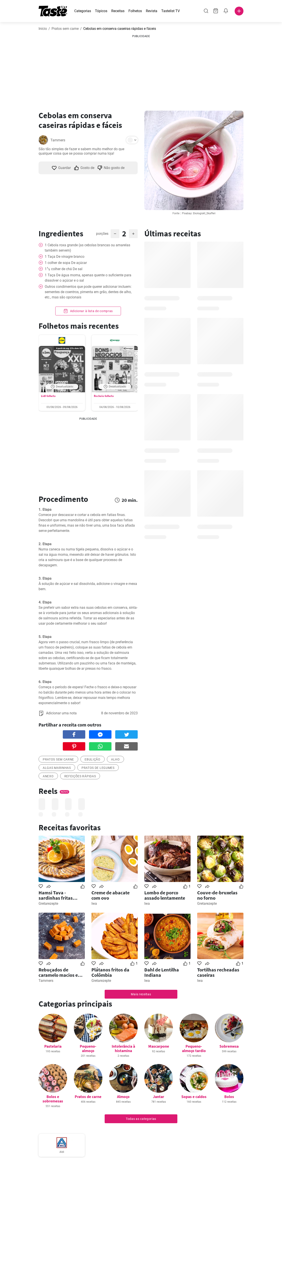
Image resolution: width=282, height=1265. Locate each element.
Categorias (82, 11)
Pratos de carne (88, 1096)
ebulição (92, 759)
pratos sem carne (58, 759)
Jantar (158, 1096)
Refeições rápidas (80, 776)
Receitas (117, 11)
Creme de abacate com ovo (110, 895)
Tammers (57, 140)
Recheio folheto (104, 396)
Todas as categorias (141, 1119)
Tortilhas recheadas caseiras (218, 972)
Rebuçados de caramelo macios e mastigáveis (58, 972)
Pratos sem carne (65, 29)
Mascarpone (158, 1046)
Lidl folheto (48, 396)
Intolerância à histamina (123, 1048)
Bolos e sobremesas (53, 1099)
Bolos (229, 1096)
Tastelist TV (170, 11)
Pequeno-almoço (88, 1048)
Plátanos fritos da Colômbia (110, 972)
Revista (151, 11)
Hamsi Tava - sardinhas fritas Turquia (56, 895)
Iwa (94, 903)
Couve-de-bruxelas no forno (217, 895)
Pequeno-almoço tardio (194, 1048)
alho (115, 759)
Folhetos (135, 11)
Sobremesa (229, 1046)
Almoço (123, 1096)
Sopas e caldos (193, 1096)
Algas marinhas (57, 768)
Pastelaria (52, 1046)
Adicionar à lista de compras (91, 311)
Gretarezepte (48, 903)
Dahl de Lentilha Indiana (161, 972)
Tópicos (101, 11)
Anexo (48, 776)
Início (43, 29)
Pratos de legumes (98, 768)
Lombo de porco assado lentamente (164, 895)
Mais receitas (141, 994)
